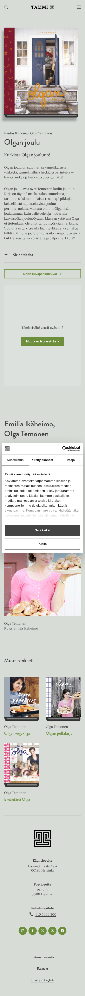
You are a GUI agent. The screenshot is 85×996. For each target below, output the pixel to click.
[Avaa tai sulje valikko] (79, 7)
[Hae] (6, 7)
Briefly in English (42, 980)
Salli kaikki (42, 530)
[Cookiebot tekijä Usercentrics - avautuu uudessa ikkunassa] (62, 448)
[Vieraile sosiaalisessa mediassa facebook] (32, 931)
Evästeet (42, 968)
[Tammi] (42, 7)
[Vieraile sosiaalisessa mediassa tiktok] (62, 931)
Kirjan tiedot (22, 254)
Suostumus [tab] (15, 460)
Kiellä (43, 544)
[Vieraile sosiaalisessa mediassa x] (42, 931)
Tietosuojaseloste (42, 957)
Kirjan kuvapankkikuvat (40, 274)
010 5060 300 (45, 914)
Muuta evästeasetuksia (42, 341)
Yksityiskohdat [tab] (42, 460)
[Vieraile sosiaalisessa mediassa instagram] (23, 931)
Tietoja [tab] (70, 460)
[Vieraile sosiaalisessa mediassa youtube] (52, 931)
